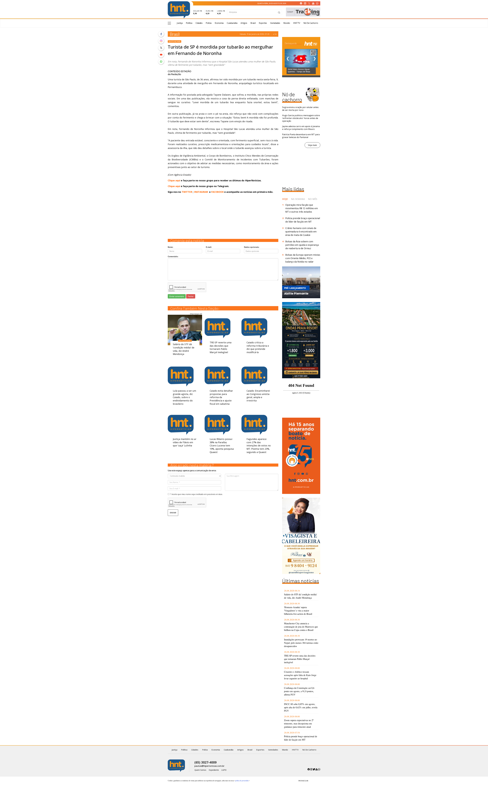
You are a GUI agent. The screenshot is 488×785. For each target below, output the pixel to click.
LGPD (223, 770)
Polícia (208, 23)
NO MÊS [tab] (312, 199)
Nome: (170, 247)
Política (189, 23)
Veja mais (312, 145)
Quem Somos (200, 770)
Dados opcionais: (251, 247)
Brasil (253, 23)
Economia (219, 23)
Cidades (199, 23)
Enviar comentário (176, 296)
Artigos (244, 23)
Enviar (173, 512)
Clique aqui (174, 180)
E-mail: (209, 247)
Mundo (286, 23)
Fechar (191, 296)
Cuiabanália (232, 23)
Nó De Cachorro (310, 23)
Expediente (214, 770)
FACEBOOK (217, 191)
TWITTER (187, 191)
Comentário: (173, 256)
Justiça (180, 23)
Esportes (263, 23)
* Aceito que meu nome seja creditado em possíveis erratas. (196, 494)
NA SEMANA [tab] (298, 199)
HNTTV (296, 23)
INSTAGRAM (201, 191)
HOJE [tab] (285, 199)
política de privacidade (242, 781)
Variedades (275, 23)
